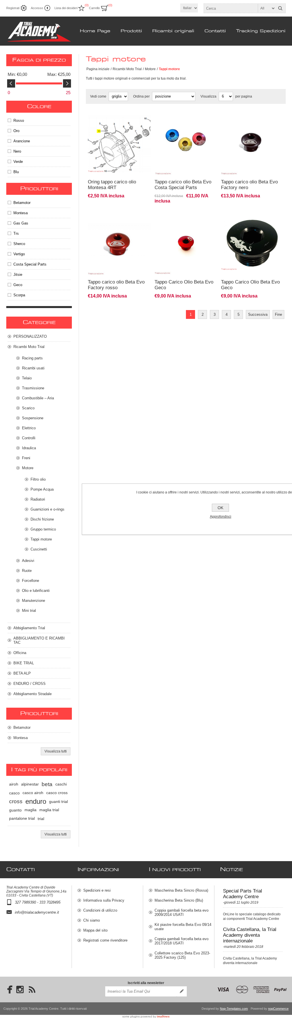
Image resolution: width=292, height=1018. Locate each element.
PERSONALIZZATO (30, 336)
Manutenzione (33, 600)
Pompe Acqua (42, 489)
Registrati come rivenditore (105, 940)
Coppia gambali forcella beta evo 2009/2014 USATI (181, 912)
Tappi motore (41, 539)
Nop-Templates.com (234, 1008)
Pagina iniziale (98, 69)
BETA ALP (22, 673)
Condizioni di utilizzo (100, 910)
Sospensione (32, 418)
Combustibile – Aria (38, 398)
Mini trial (29, 610)
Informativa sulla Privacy (103, 900)
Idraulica (29, 448)
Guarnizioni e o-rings (47, 509)
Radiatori (38, 499)
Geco (17, 285)
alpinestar (30, 784)
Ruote (27, 570)
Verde (18, 161)
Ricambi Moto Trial (127, 69)
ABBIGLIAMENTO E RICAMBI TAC (39, 640)
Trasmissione (33, 388)
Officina (19, 653)
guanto (15, 810)
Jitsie (17, 274)
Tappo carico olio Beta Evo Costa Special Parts (183, 184)
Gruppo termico (43, 529)
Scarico (28, 408)
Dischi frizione (42, 519)
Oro (16, 131)
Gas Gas (20, 223)
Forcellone (30, 580)
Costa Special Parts (29, 264)
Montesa (20, 213)
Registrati (12, 8)
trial (41, 818)
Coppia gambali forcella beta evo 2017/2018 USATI (181, 941)
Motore (150, 69)
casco (14, 793)
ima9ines (163, 1016)
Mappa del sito (95, 930)
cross (16, 801)
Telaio (27, 378)
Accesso (37, 8)
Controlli (28, 438)
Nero (17, 151)
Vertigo (19, 254)
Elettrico (29, 428)
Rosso (18, 120)
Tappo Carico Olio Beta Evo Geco (184, 284)
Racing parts (32, 358)
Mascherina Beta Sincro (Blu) (179, 900)
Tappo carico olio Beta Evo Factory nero (249, 184)
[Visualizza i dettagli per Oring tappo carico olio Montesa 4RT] (119, 115)
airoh (13, 784)
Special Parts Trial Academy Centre (242, 893)
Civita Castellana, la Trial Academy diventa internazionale (249, 935)
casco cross (57, 793)
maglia (30, 810)
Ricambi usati (33, 368)
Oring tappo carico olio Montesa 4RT (112, 184)
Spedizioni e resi (97, 890)
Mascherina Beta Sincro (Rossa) (181, 890)
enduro (35, 801)
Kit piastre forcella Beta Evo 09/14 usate (183, 926)
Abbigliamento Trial (29, 628)
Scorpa (19, 295)
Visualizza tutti (55, 751)
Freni (26, 458)
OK (220, 507)
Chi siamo (91, 920)
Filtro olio (38, 479)
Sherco (19, 244)
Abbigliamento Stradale (32, 694)
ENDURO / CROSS (29, 683)
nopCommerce (278, 1008)
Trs (16, 233)
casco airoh (33, 793)
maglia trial (49, 810)
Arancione (21, 141)
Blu (16, 172)
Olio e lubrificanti (36, 590)
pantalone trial (22, 818)
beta (47, 784)
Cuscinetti (39, 549)
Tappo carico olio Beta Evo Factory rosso (116, 284)
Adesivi (28, 560)
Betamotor (22, 203)
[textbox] (239, 8)
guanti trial (58, 801)
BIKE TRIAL (23, 663)
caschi (61, 784)
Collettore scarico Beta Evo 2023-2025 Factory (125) (182, 955)
